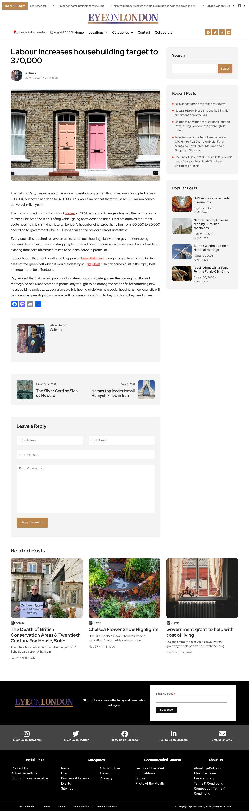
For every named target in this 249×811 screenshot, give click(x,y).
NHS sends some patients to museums (59, 6)
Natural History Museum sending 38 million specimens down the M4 (134, 6)
